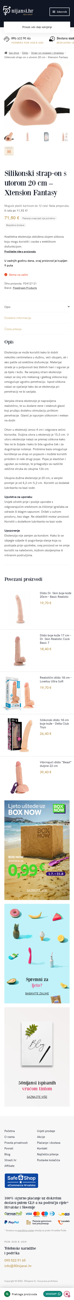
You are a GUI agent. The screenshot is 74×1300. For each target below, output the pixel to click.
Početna (9, 1131)
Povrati (8, 1148)
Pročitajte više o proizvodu (20, 251)
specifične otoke (25, 1230)
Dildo (25, 53)
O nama (9, 1136)
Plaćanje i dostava (48, 1142)
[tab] (37, 306)
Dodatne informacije (17, 318)
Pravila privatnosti (16, 1142)
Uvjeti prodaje (46, 1131)
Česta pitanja (12, 329)
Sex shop (14, 53)
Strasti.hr (10, 1160)
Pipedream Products (25, 288)
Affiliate (9, 1165)
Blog (7, 1154)
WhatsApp (51, 1293)
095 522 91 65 (21, 38)
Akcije (41, 1136)
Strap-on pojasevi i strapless (47, 53)
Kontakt (42, 1148)
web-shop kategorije (37, 27)
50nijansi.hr (18, 11)
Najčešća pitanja (47, 1154)
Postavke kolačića (48, 1160)
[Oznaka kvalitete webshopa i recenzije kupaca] (21, 1180)
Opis (7, 307)
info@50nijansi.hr (18, 1265)
